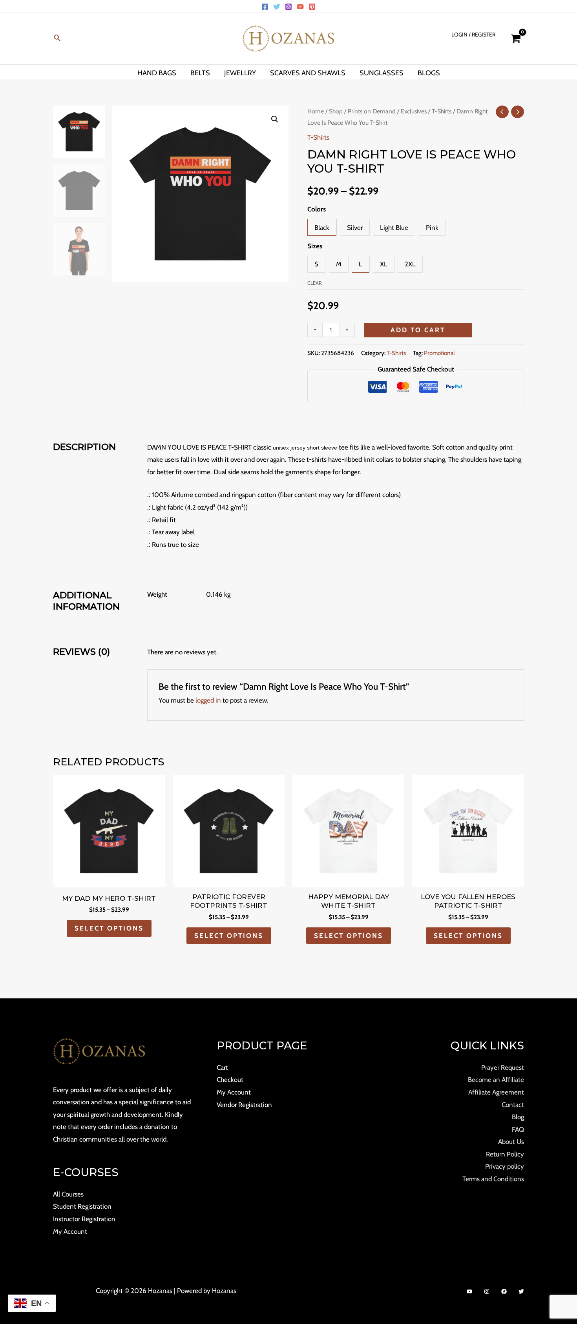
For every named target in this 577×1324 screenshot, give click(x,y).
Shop (336, 111)
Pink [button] (432, 227)
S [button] (316, 264)
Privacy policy (504, 1166)
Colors (316, 209)
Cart (222, 1067)
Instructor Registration (84, 1219)
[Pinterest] (312, 6)
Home (315, 111)
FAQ (518, 1129)
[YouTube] (300, 6)
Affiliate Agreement (496, 1092)
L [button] (360, 264)
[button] (57, 38)
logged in (208, 700)
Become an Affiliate (496, 1080)
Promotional (439, 353)
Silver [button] (355, 227)
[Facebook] (264, 6)
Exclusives (414, 111)
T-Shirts (441, 111)
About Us (511, 1142)
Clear (314, 283)
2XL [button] (410, 264)
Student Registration (82, 1206)
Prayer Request (502, 1067)
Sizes (314, 246)
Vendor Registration (244, 1105)
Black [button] (321, 227)
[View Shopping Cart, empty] (515, 38)
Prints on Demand (372, 111)
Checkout (230, 1080)
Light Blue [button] (394, 227)
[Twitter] (276, 6)
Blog (518, 1117)
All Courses (68, 1194)
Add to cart (418, 330)
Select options (109, 928)
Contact (513, 1105)
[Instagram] (288, 6)
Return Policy (505, 1154)
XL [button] (383, 264)
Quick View (109, 879)
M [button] (338, 264)
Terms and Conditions (493, 1179)
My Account (70, 1231)
